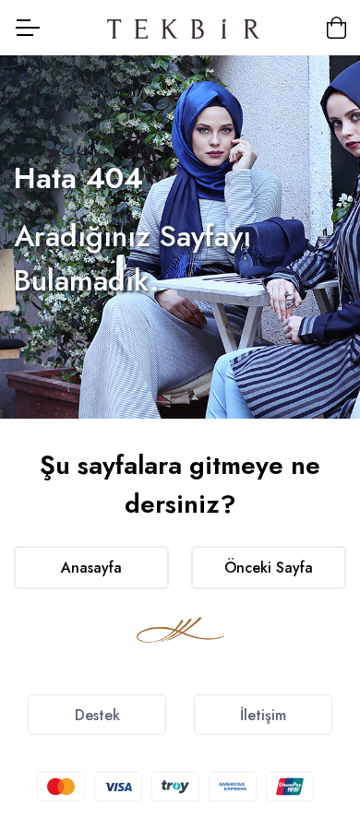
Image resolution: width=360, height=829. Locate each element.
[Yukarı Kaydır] (313, 724)
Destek (97, 715)
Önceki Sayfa (268, 567)
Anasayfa (91, 567)
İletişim (263, 715)
